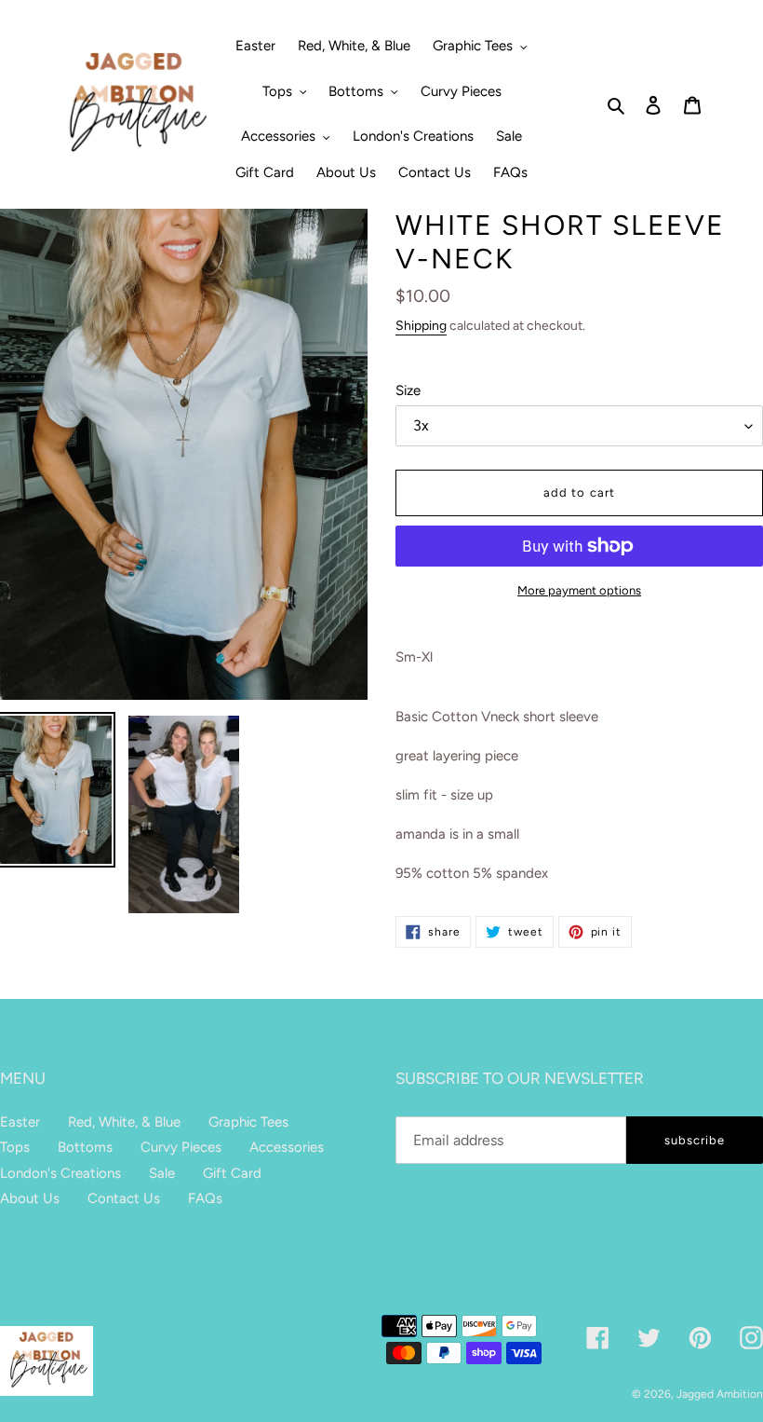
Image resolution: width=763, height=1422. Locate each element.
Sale (162, 1173)
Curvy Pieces (181, 1147)
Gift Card (232, 1173)
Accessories (286, 1147)
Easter (20, 1122)
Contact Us (123, 1198)
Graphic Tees (248, 1122)
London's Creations (60, 1173)
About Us (30, 1198)
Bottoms (85, 1147)
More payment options (579, 590)
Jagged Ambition (719, 1394)
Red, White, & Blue (124, 1122)
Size (408, 390)
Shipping (421, 326)
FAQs (205, 1198)
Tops (15, 1147)
